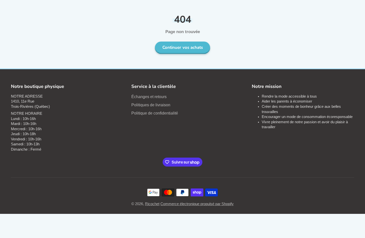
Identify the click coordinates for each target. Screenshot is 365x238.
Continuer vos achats (182, 47)
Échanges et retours (149, 96)
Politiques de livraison (150, 105)
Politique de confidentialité (154, 113)
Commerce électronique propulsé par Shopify (197, 204)
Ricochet (152, 204)
